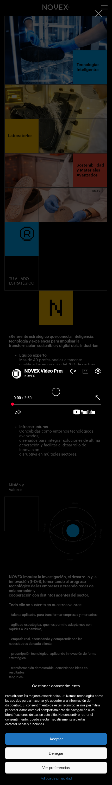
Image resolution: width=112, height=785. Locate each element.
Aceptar (56, 739)
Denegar (56, 753)
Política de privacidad (56, 778)
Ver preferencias (56, 767)
